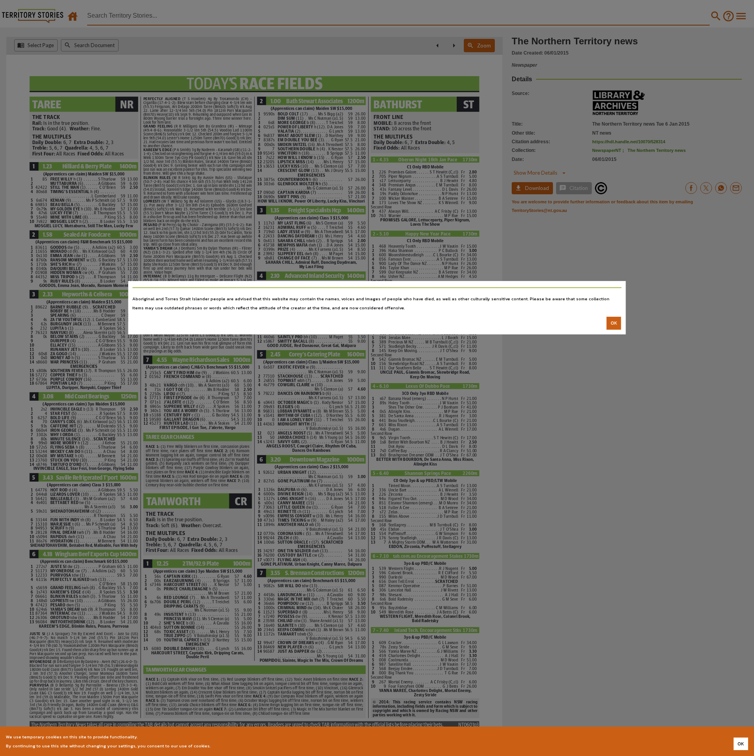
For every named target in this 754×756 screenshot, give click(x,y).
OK (614, 323)
